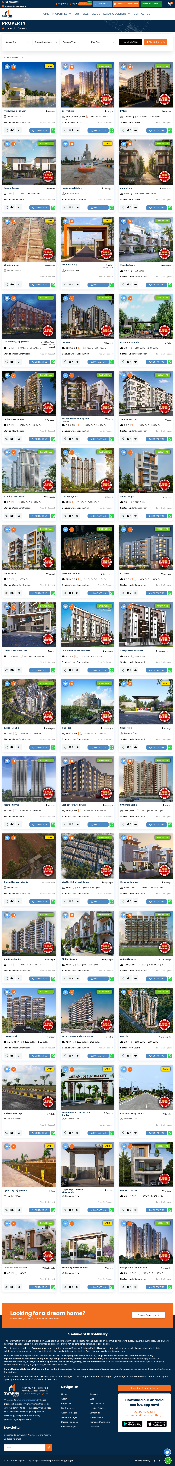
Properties (66, 1403)
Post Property (86, 3)
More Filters (156, 42)
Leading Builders (98, 1408)
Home (64, 1394)
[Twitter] (160, 1460)
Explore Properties (147, 1315)
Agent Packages (69, 1412)
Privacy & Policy (142, 1460)
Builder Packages (69, 1421)
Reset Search (130, 42)
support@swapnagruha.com (119, 1376)
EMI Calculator (103, 4)
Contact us (95, 1412)
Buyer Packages (69, 1426)
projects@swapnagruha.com (17, 6)
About (64, 1398)
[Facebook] (154, 1460)
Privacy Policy (96, 1417)
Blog (92, 1398)
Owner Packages (69, 1417)
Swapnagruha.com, (27, 1399)
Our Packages (67, 1408)
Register (62, 4)
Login (74, 4)
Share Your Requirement (127, 4)
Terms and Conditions (100, 1421)
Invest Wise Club (98, 1403)
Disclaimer (95, 1426)
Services (94, 1394)
